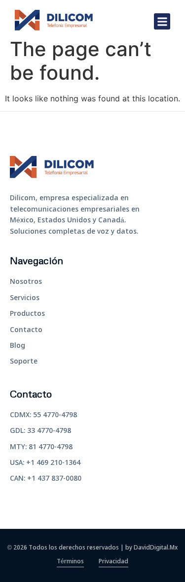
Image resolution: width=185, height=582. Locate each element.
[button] (162, 21)
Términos (70, 562)
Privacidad (113, 562)
